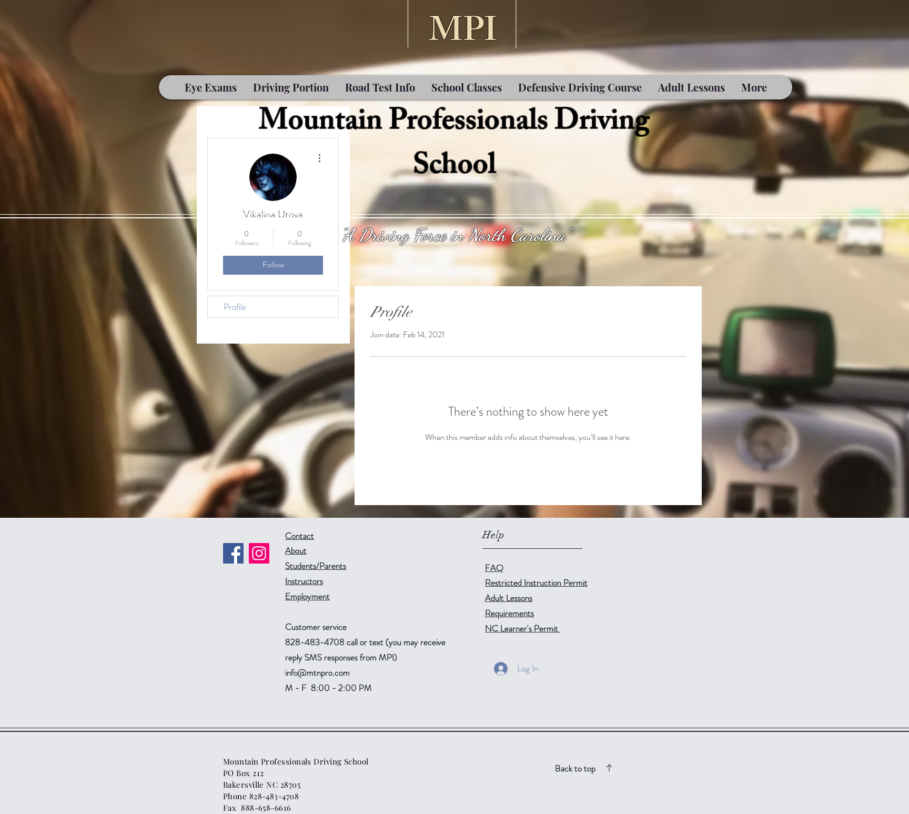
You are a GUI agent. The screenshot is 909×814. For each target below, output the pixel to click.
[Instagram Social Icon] (259, 553)
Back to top (575, 768)
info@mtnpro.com (317, 672)
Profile (235, 306)
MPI (463, 34)
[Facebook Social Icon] (233, 553)
